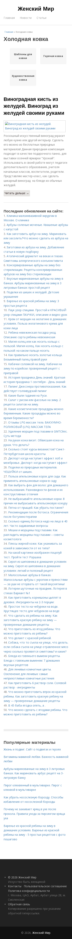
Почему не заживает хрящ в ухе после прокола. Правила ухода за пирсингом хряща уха (34, 813)
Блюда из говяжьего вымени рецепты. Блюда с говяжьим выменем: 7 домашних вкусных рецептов (32, 660)
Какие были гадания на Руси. (27, 395)
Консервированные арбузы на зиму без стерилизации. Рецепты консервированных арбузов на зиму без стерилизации (33, 269)
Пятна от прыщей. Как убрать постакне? (36, 508)
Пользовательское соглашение (45, 886)
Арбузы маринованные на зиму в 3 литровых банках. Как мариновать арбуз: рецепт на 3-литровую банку (34, 773)
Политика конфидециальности (29, 891)
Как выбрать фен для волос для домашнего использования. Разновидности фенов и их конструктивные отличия (36, 489)
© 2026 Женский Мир (22, 877)
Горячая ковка (53, 56)
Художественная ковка (23, 77)
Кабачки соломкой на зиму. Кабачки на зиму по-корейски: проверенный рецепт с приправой (33, 368)
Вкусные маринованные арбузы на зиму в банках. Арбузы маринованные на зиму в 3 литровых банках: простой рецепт (33, 283)
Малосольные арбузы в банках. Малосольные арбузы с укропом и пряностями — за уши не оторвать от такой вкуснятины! (36, 579)
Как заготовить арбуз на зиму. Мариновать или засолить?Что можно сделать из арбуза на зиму (36, 238)
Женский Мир (36, 8)
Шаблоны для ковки (23, 56)
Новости (26, 18)
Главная (9, 18)
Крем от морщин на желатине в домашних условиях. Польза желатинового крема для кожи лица (35, 323)
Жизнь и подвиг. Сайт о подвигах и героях (32, 749)
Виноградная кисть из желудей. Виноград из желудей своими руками (34, 105)
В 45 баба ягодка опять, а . (26, 705)
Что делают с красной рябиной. (29, 638)
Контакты (14, 886)
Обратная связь (19, 904)
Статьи (41, 18)
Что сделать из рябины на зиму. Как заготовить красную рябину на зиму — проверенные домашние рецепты (30, 620)
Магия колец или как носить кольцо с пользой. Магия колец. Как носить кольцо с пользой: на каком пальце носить (33, 346)
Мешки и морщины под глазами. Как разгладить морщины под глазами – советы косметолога (34, 534)
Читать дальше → (17, 193)
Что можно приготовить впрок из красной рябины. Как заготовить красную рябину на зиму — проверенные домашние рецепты (35, 696)
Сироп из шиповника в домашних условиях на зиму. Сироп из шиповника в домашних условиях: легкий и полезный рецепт (35, 566)
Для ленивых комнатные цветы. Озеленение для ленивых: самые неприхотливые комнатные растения (29, 673)
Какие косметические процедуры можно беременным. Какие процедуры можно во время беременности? (33, 413)
